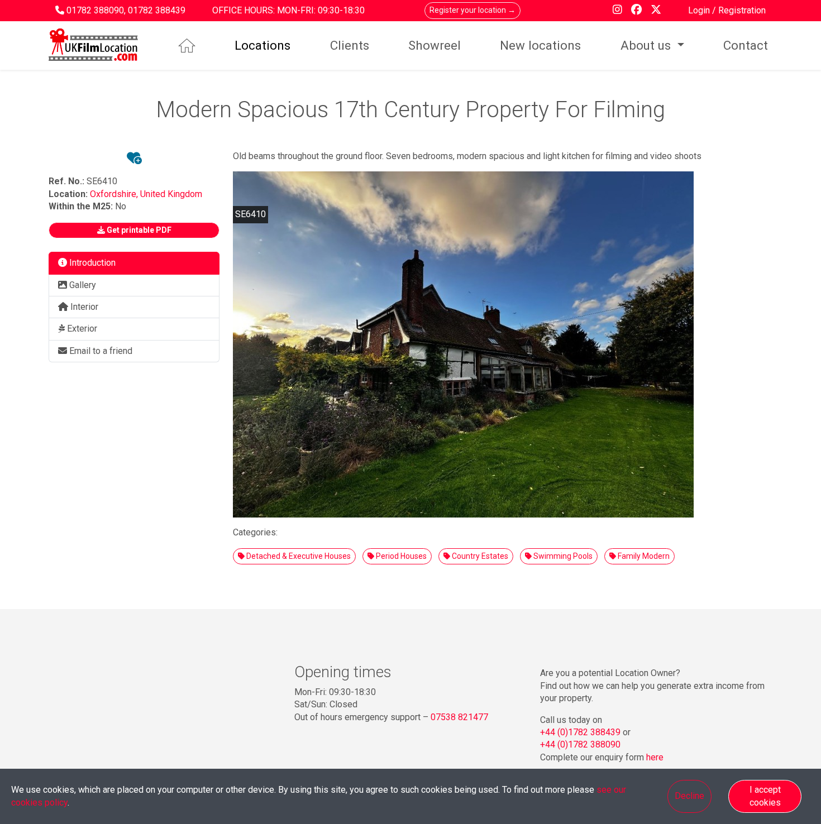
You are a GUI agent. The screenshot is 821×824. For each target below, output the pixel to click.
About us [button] (647, 45)
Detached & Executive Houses (298, 556)
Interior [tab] (83, 306)
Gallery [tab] (81, 285)
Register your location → (472, 10)
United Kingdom (171, 194)
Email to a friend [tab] (99, 351)
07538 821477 (459, 717)
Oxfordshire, (115, 194)
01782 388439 (156, 10)
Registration (742, 10)
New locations (540, 45)
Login (700, 10)
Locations (262, 45)
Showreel (434, 45)
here (655, 757)
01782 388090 (95, 10)
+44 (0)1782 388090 (580, 744)
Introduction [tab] (91, 262)
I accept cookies (765, 795)
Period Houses (400, 556)
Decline (689, 796)
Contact (745, 45)
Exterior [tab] (81, 328)
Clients (349, 45)
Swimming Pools (562, 556)
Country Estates (479, 556)
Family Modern (643, 556)
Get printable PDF (138, 230)
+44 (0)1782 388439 (580, 732)
